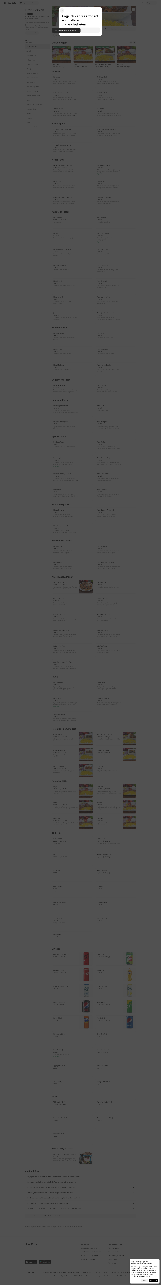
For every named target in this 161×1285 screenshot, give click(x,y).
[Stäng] (62, 10)
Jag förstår (153, 1280)
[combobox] (82, 30)
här (150, 1276)
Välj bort (144, 1280)
